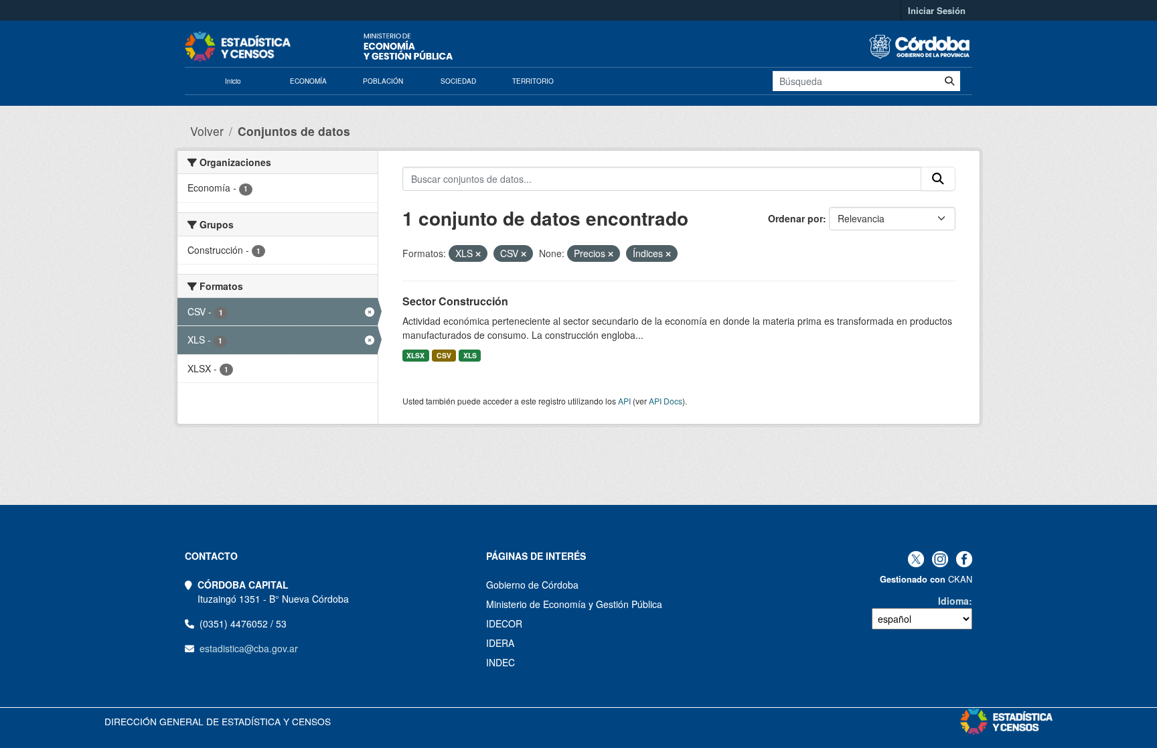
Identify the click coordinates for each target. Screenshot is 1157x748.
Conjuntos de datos (294, 131)
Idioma (953, 600)
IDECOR (504, 623)
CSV (444, 355)
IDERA (500, 643)
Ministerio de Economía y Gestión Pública (574, 604)
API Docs (665, 400)
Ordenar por (795, 218)
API (624, 400)
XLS (470, 355)
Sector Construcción (455, 301)
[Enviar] (949, 81)
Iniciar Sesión (937, 10)
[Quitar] (478, 253)
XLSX (415, 355)
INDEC (500, 662)
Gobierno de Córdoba (532, 584)
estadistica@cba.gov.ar (249, 648)
